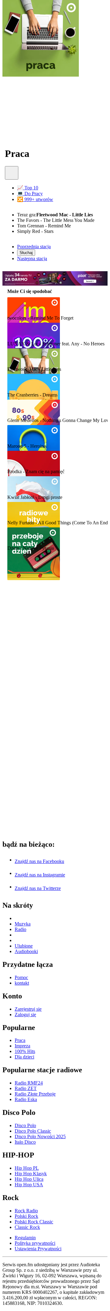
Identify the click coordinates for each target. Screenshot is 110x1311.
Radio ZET (26, 1088)
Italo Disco (25, 1142)
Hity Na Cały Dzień (31, 383)
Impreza (17, 306)
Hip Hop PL (27, 1168)
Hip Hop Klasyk (31, 1173)
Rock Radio (26, 1210)
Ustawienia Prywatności (38, 1248)
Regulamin (25, 1237)
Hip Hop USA (29, 1184)
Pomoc (21, 977)
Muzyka (23, 923)
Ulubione (24, 945)
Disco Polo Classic (33, 1131)
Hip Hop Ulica (29, 1179)
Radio (20, 929)
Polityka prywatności (35, 1243)
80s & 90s (19, 408)
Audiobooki (26, 951)
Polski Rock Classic (34, 1221)
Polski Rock (26, 1216)
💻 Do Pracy (30, 193)
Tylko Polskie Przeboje (35, 485)
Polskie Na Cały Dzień (35, 459)
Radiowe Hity (24, 510)
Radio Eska (26, 1099)
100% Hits (20, 332)
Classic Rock (27, 1227)
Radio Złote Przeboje (35, 1093)
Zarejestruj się (28, 1009)
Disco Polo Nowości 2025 (40, 1136)
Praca (14, 357)
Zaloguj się (25, 1014)
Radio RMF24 (29, 1082)
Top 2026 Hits (24, 434)
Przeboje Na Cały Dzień (37, 536)
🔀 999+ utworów (35, 199)
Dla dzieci (24, 1056)
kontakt (22, 983)
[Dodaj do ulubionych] (11, 173)
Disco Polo (25, 1125)
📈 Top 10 (27, 187)
